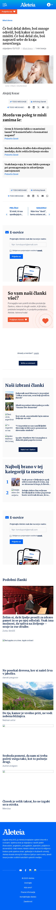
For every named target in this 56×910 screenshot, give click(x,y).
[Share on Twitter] (38, 107)
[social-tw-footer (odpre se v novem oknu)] (30, 870)
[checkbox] (10, 251)
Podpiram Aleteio (17, 319)
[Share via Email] (43, 107)
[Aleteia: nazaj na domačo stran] (28, 5)
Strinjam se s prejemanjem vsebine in (27, 251)
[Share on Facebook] (29, 107)
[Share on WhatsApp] (48, 107)
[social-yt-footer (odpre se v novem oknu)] (20, 870)
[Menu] (10, 4)
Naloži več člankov (28, 449)
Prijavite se (16, 256)
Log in (36, 353)
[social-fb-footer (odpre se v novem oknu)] (25, 870)
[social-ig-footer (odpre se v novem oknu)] (35, 870)
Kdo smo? (28, 887)
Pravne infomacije (28, 892)
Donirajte (28, 883)
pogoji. (40, 250)
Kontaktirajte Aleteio (28, 897)
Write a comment (28, 363)
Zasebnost (28, 901)
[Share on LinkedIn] (34, 107)
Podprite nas (7, 11)
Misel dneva (7, 20)
